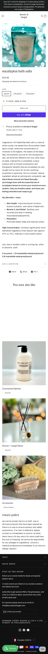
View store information (14, 134)
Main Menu (8, 564)
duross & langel (24, 16)
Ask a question (10, 264)
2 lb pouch (30, 94)
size (4, 89)
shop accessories (9, 507)
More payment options (24, 121)
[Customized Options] (24, 363)
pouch (6, 94)
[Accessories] (24, 478)
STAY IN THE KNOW (13, 572)
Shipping (5, 81)
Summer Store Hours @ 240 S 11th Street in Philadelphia (22, 622)
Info (5, 557)
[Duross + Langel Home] (24, 420)
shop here (8, 393)
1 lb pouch (17, 94)
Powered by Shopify (31, 651)
